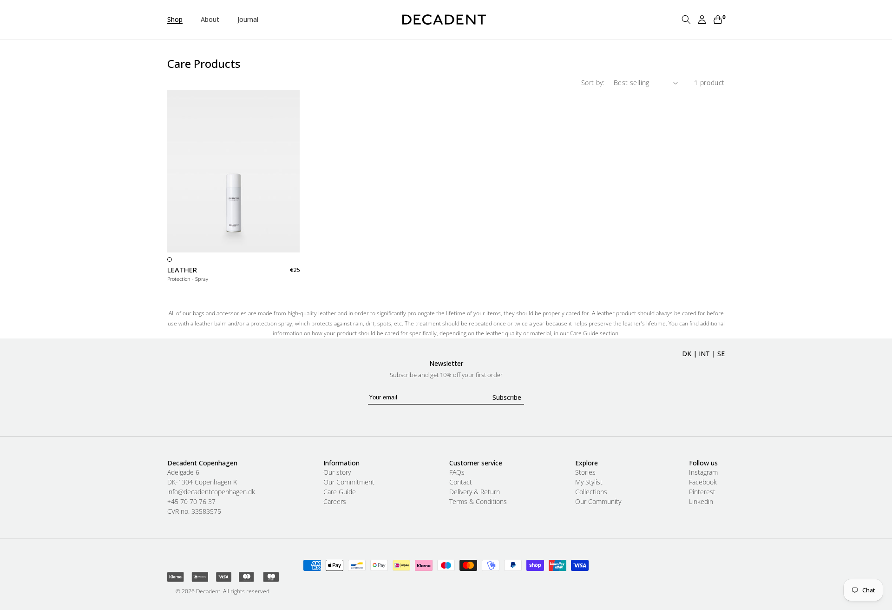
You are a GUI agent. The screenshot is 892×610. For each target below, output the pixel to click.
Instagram (703, 472)
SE (721, 353)
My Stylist (589, 482)
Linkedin (701, 501)
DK (686, 353)
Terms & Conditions (478, 501)
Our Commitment (348, 482)
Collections (591, 492)
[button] (178, 19)
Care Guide (339, 492)
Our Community (598, 501)
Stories (585, 472)
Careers (334, 501)
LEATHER (182, 269)
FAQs (457, 472)
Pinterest (702, 492)
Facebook (703, 482)
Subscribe (506, 397)
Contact (460, 482)
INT (704, 353)
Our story (337, 472)
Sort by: (592, 82)
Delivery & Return (474, 492)
